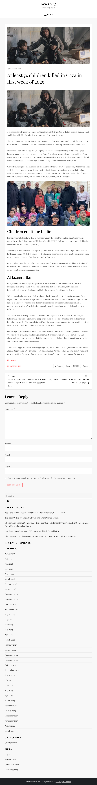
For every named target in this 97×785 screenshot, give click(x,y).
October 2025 (10, 604)
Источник (11, 360)
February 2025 (11, 645)
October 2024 (10, 665)
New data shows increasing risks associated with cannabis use (32, 531)
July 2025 (8, 619)
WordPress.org (11, 769)
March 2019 (10, 731)
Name (8, 443)
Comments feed (12, 764)
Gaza (68, 366)
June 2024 (9, 685)
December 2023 (11, 715)
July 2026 (9, 558)
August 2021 (10, 726)
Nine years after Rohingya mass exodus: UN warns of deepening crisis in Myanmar (40, 536)
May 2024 (9, 690)
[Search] (8, 501)
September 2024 (12, 670)
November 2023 (11, 721)
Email (8, 455)
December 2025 (11, 594)
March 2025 (10, 640)
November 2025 (11, 599)
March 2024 (10, 700)
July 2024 (9, 680)
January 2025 (10, 650)
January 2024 (10, 710)
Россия (85, 366)
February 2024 (11, 705)
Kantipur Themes (63, 781)
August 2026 (10, 553)
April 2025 (9, 634)
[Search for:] (48, 495)
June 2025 (9, 624)
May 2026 (9, 569)
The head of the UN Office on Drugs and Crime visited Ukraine (32, 518)
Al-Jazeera (58, 366)
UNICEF (76, 366)
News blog (48, 4)
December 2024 (11, 655)
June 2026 (9, 564)
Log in (7, 754)
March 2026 (10, 579)
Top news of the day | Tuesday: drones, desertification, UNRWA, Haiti (35, 512)
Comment (10, 409)
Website (8, 466)
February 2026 (11, 584)
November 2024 (11, 660)
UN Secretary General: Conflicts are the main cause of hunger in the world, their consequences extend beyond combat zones (46, 524)
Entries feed (10, 759)
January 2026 (10, 589)
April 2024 (9, 695)
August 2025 (10, 614)
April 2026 (9, 574)
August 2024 (10, 675)
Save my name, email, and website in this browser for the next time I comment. (41, 478)
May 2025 (9, 629)
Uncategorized (14, 366)
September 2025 (11, 609)
